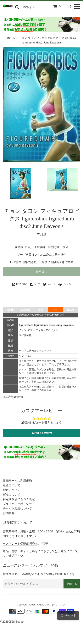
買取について (11, 494)
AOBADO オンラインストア (50, 604)
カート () (65, 6)
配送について (11, 489)
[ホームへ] (8, 6)
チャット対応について (17, 508)
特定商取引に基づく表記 (19, 499)
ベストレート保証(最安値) (20, 543)
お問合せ (8, 513)
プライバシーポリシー (17, 503)
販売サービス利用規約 (17, 480)
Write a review (41, 432)
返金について (11, 485)
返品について (69, 551)
